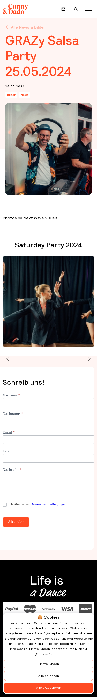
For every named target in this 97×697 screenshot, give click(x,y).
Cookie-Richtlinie (35, 644)
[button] (88, 9)
